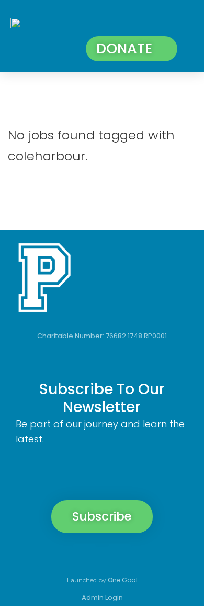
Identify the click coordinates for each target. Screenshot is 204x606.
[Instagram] (84, 555)
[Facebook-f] (48, 555)
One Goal (123, 580)
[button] (182, 23)
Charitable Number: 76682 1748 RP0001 (102, 336)
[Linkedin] (119, 555)
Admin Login (102, 597)
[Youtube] (155, 555)
